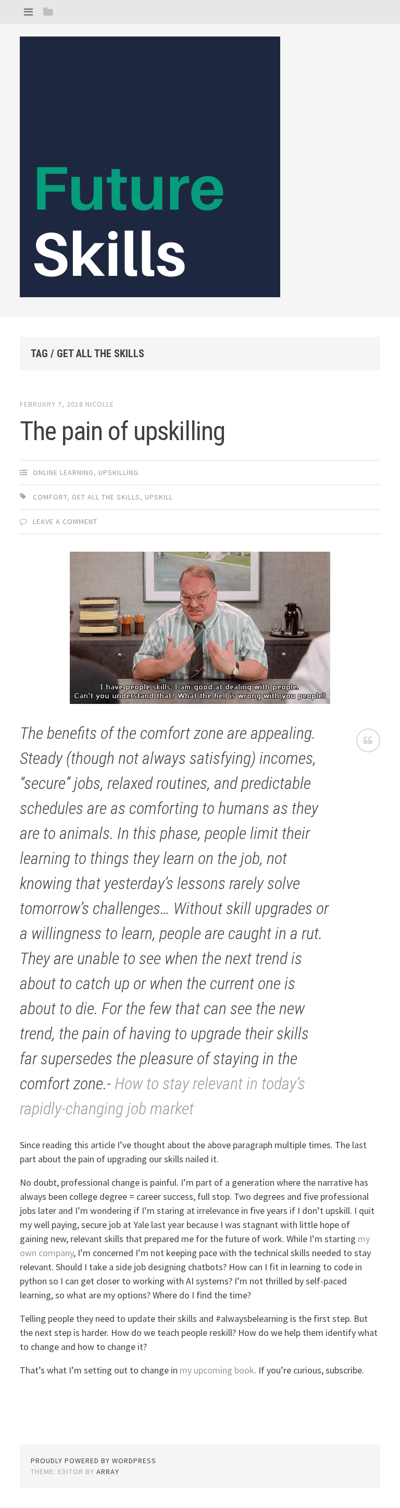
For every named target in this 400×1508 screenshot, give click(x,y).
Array (107, 1471)
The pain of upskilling (122, 431)
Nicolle (99, 404)
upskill (159, 497)
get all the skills (106, 497)
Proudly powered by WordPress (93, 1460)
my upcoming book (217, 1370)
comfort (50, 497)
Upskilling (118, 472)
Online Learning (63, 472)
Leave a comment (65, 521)
